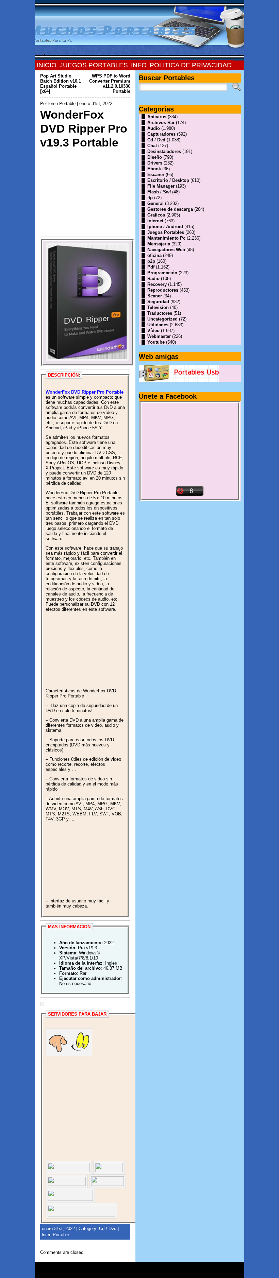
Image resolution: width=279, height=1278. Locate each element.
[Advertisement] (85, 191)
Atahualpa (163, 1272)
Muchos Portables (136, 1267)
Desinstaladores (164, 151)
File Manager (161, 186)
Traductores (159, 313)
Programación (162, 272)
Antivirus (156, 116)
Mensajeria (158, 243)
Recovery (157, 284)
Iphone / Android (165, 226)
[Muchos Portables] (139, 30)
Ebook (154, 168)
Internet (155, 220)
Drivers (154, 163)
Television (158, 307)
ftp (150, 197)
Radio (153, 278)
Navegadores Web (166, 249)
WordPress (139, 1272)
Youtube (156, 342)
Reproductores (162, 290)
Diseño (154, 157)
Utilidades (157, 324)
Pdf (150, 267)
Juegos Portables (165, 232)
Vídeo (153, 330)
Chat (152, 145)
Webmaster (159, 336)
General (155, 203)
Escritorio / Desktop (168, 180)
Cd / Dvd (107, 1228)
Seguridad (158, 301)
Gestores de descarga (170, 209)
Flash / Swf (159, 191)
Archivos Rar (161, 122)
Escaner (155, 174)
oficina (154, 255)
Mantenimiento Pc (166, 238)
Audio (153, 128)
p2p (151, 261)
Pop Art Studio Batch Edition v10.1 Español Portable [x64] (60, 83)
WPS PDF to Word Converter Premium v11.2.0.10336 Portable (109, 83)
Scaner (154, 295)
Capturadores (161, 134)
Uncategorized (162, 319)
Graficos (156, 215)
